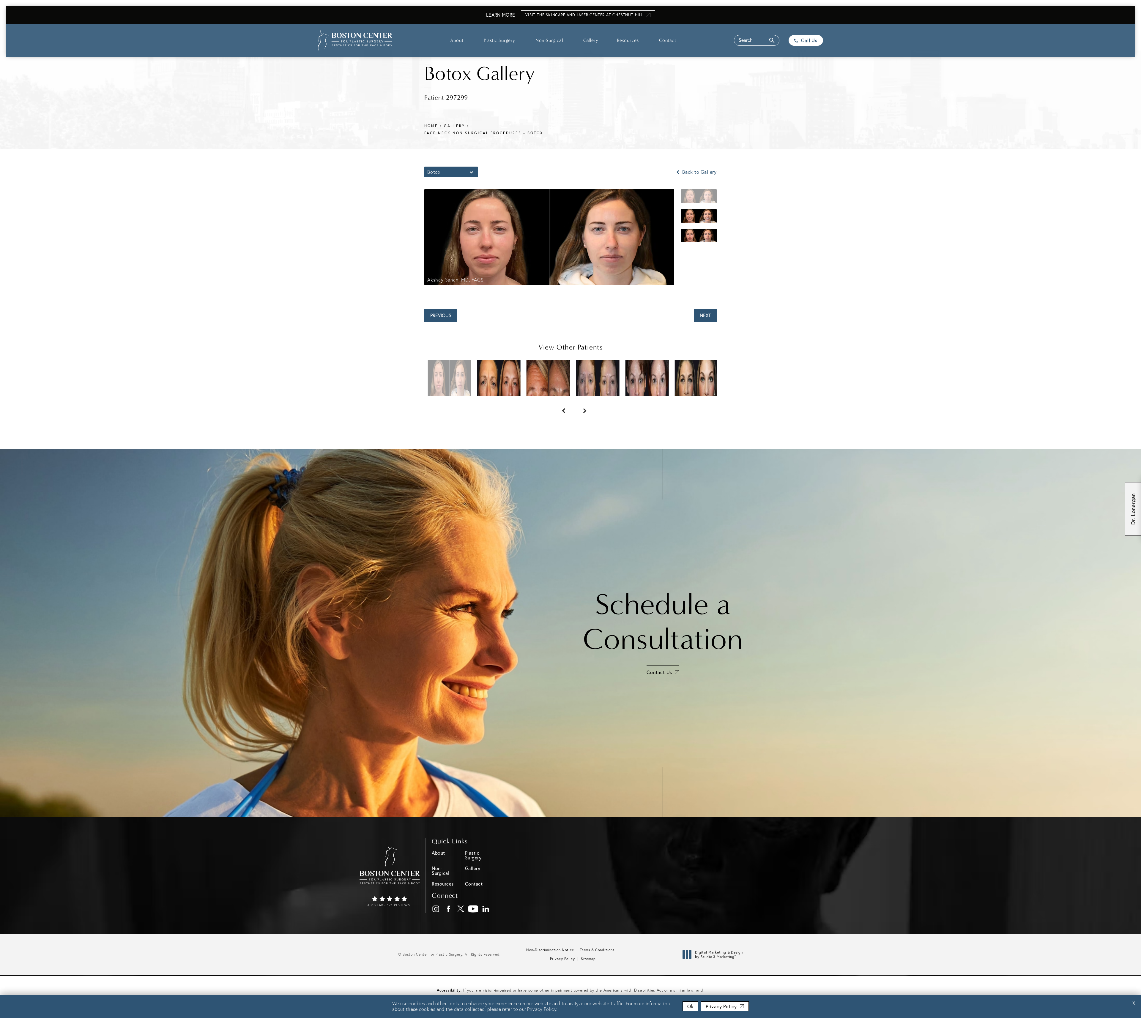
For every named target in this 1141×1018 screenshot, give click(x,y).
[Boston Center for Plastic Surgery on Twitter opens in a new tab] (461, 909)
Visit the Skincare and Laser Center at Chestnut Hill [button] (584, 15)
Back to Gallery (699, 172)
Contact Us (659, 672)
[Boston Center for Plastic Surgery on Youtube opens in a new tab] (473, 909)
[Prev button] (560, 408)
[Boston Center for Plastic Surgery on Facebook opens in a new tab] (448, 909)
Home (431, 126)
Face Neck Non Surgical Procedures (472, 133)
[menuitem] (436, 909)
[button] (757, 40)
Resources (628, 40)
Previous (440, 315)
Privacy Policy (562, 959)
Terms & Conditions (597, 950)
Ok (690, 1006)
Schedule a (663, 622)
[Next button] (581, 408)
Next (705, 315)
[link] (390, 902)
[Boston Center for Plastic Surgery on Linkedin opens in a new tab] (486, 909)
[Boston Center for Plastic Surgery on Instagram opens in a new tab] (436, 909)
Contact (667, 40)
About (457, 40)
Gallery (590, 40)
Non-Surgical (549, 40)
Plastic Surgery (499, 40)
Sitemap (588, 959)
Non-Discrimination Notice (550, 950)
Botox (535, 133)
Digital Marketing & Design (719, 954)
